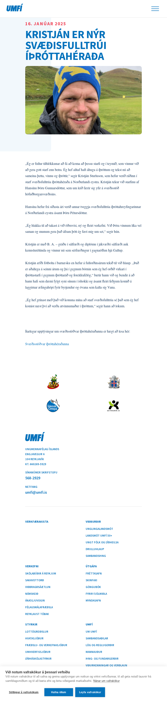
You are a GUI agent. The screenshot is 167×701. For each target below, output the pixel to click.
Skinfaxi (91, 580)
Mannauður (94, 652)
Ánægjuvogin (35, 600)
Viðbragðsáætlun (37, 587)
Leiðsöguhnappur (155, 8)
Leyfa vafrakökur (90, 692)
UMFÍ (15, 7)
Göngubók (93, 587)
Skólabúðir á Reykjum (40, 573)
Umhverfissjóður (37, 652)
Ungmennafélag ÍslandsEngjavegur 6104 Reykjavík (42, 454)
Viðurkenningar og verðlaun (106, 665)
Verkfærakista (36, 522)
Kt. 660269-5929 (35, 464)
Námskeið (31, 594)
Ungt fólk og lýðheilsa (102, 542)
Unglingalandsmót (99, 529)
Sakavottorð (34, 580)
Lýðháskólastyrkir (38, 658)
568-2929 (32, 477)
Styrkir (31, 624)
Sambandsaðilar (97, 638)
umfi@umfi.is (36, 492)
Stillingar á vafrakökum (24, 692)
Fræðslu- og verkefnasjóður (46, 645)
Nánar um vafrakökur (106, 680)
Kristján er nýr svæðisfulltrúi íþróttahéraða (65, 44)
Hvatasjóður (34, 638)
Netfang (31, 487)
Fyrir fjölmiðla (96, 594)
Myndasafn (93, 600)
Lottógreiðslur (36, 631)
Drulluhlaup (95, 549)
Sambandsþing (96, 556)
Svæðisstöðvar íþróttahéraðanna (47, 343)
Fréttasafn (94, 573)
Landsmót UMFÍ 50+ (99, 535)
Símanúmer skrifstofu (41, 472)
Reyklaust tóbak (37, 614)
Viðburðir (93, 522)
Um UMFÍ (91, 631)
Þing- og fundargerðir (102, 658)
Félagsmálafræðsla (39, 607)
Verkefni (31, 566)
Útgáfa (91, 566)
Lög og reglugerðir (100, 645)
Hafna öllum (58, 692)
